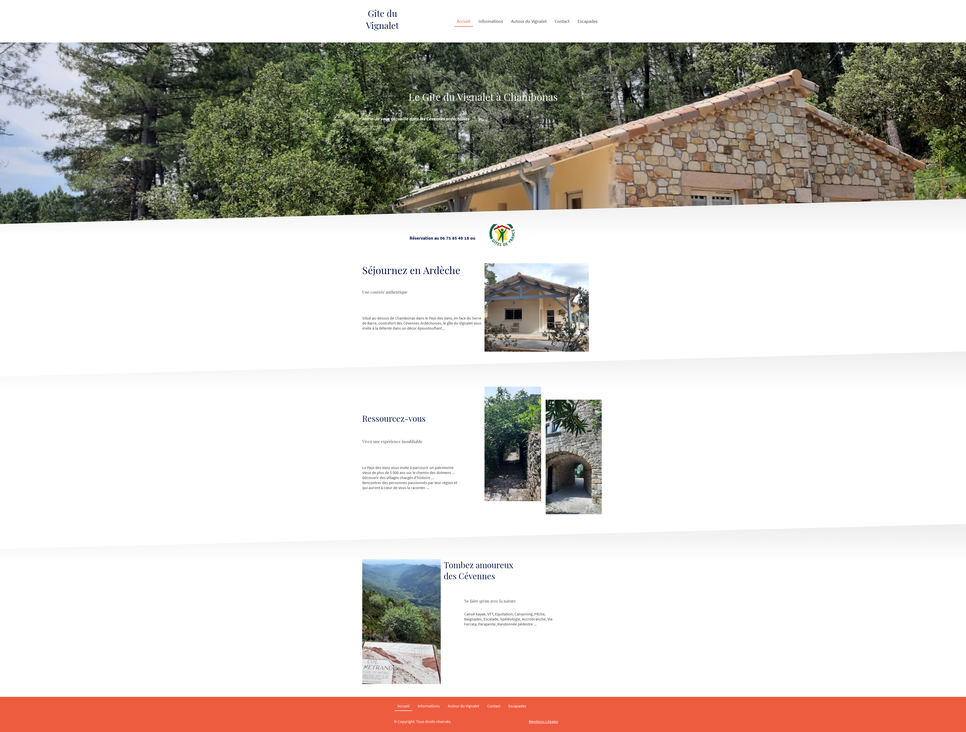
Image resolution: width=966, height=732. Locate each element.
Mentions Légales (543, 721)
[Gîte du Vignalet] (382, 38)
